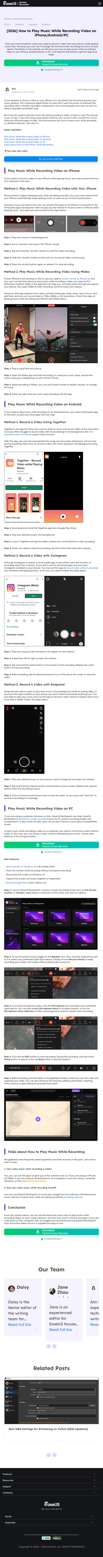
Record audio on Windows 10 (21, 866)
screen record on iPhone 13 (76, 278)
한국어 (7, 24)
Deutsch (19, 24)
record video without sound (81, 568)
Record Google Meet (16, 882)
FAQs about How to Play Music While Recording (28, 144)
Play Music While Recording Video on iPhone (27, 136)
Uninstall (27, 1535)
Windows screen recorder (33, 819)
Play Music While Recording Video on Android (27, 139)
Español (33, 24)
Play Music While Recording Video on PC (25, 142)
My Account (73, 1535)
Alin (14, 88)
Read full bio (19, 1324)
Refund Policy (37, 1535)
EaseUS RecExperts (22, 18)
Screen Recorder (24, 3)
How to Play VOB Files (51, 159)
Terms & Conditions (51, 1535)
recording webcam (73, 1197)
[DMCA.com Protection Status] (57, 1538)
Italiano (46, 24)
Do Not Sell (64, 1535)
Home (7, 18)
